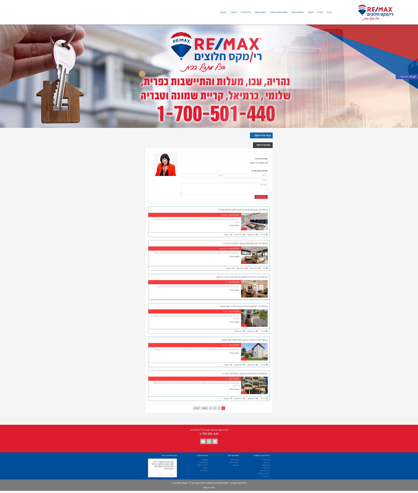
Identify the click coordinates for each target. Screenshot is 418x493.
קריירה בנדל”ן (246, 12)
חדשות (234, 12)
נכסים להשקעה (260, 12)
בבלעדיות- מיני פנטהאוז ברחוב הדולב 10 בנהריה (245, 243)
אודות (329, 12)
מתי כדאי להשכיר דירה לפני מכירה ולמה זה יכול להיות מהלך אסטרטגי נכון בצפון (163, 465)
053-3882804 (260, 163)
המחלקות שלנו (233, 455)
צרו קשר (223, 12)
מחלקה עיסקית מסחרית (278, 12)
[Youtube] (203, 441)
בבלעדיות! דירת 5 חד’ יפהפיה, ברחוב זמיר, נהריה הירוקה (242, 277)
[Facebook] (215, 441)
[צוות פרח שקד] (165, 164)
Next (205, 408)
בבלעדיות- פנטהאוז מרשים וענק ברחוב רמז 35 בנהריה (243, 209)
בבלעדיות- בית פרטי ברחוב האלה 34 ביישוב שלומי (245, 340)
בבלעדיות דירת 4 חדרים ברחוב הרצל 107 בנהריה (245, 373)
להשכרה (311, 12)
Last (197, 408)
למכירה (320, 12)
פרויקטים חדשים (297, 12)
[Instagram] (209, 441)
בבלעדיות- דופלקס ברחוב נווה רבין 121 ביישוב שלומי (244, 306)
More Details (234, 225)
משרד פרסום (209, 487)
